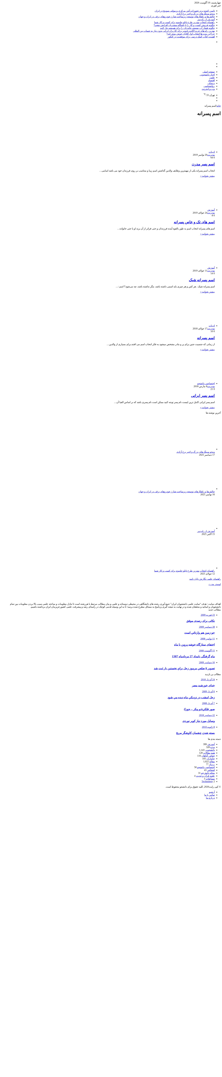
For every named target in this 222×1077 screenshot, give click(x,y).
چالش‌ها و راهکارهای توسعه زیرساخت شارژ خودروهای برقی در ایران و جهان (176, 16)
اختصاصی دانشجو (206, 767)
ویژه (212, 747)
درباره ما (210, 797)
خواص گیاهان (208, 755)
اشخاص (211, 770)
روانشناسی (209, 86)
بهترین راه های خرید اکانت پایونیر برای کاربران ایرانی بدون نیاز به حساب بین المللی (174, 31)
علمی (212, 77)
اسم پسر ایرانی (203, 396)
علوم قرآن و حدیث (205, 776)
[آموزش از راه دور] (185, 528)
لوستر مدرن (215, 584)
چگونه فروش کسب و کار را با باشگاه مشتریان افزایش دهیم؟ (184, 25)
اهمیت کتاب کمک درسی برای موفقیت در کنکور (191, 36)
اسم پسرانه (206, 338)
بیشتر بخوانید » (207, 176)
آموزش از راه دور (206, 19)
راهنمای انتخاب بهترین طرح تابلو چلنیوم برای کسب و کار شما (184, 22)
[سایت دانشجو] (200, 58)
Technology (207, 781)
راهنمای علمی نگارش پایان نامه (205, 579)
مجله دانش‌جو (208, 773)
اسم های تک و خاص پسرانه (194, 222)
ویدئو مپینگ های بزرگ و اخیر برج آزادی (195, 13)
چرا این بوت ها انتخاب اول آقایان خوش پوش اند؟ (191, 34)
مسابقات (210, 778)
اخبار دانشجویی (207, 74)
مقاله (212, 761)
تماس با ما (209, 795)
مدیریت (211, 154)
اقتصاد (211, 80)
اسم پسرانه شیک (202, 280)
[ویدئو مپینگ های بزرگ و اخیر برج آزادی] (185, 449)
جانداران (210, 758)
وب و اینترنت (208, 89)
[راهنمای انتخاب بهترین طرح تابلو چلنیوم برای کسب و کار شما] (185, 568)
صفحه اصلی (209, 71)
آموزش (211, 744)
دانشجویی (210, 750)
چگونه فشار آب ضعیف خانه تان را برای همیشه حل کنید (187, 28)
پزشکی (211, 83)
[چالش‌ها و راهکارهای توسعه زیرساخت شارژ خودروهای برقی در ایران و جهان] (185, 488)
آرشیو (212, 792)
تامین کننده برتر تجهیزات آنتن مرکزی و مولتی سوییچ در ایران (185, 11)
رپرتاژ (212, 764)
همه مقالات (209, 753)
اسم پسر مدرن (203, 164)
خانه (219, 105)
